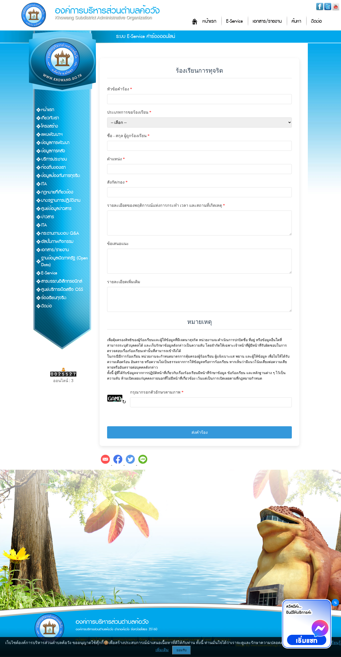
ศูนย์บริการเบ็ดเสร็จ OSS (62, 289)
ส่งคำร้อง (199, 432)
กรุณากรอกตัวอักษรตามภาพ (156, 392)
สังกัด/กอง (117, 182)
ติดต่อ (316, 21)
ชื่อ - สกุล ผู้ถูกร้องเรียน (128, 136)
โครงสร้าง (49, 126)
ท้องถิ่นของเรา (53, 167)
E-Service (234, 21)
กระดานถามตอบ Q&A (60, 233)
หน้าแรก (209, 21)
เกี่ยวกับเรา (50, 118)
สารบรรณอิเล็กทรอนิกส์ (61, 281)
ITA (44, 184)
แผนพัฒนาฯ (52, 134)
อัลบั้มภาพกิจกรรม (57, 241)
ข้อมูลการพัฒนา (55, 142)
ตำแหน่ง (116, 159)
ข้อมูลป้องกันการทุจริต (60, 175)
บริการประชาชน (54, 159)
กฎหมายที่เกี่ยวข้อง (57, 192)
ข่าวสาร (47, 217)
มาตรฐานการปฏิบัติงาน (60, 200)
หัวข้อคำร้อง (119, 89)
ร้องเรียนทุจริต (53, 297)
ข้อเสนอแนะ (118, 243)
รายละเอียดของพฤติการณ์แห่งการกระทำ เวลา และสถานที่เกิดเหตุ (166, 205)
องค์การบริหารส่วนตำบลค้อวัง (107, 10)
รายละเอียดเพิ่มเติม (123, 282)
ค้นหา (296, 21)
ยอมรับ (181, 650)
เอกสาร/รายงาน (267, 21)
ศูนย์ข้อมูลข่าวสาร (56, 208)
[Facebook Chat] (307, 624)
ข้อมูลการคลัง (53, 151)
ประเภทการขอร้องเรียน (129, 112)
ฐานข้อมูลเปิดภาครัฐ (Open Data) (64, 261)
